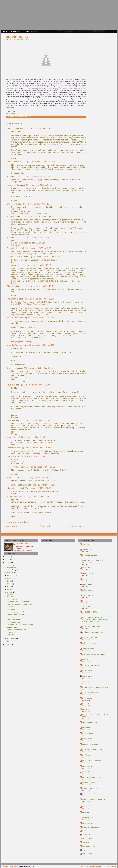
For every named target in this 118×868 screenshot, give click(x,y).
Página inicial (45, 526)
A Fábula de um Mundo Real (92, 632)
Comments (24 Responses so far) (18, 116)
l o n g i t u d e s (88, 823)
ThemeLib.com (95, 866)
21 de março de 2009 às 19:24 (46, 257)
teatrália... (10, 594)
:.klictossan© (87, 549)
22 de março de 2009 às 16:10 (38, 488)
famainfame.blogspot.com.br (39, 304)
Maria (9, 437)
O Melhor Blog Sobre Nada (92, 788)
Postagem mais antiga (76, 526)
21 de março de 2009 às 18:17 (40, 217)
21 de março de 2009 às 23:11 (41, 318)
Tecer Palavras (88, 649)
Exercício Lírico (88, 818)
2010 (8, 562)
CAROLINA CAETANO (90, 665)
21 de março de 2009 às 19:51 (41, 286)
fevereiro (11, 638)
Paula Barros (12, 318)
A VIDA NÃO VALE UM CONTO (93, 654)
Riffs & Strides (88, 671)
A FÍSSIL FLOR (87, 733)
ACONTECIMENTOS (89, 555)
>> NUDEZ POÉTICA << (91, 612)
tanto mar (86, 544)
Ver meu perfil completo (22, 550)
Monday (10, 477)
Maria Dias (11, 185)
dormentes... (11, 609)
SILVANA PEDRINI (15, 257)
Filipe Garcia (12, 128)
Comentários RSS (30, 31)
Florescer (86, 728)
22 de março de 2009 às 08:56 (34, 437)
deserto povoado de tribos (92, 777)
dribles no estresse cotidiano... (18, 602)
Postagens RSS (15, 31)
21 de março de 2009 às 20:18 (40, 299)
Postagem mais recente (13, 526)
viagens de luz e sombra (91, 761)
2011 (8, 559)
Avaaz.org (86, 835)
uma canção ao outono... (16, 614)
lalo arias (86, 660)
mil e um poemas (88, 590)
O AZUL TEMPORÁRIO (90, 638)
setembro (11, 575)
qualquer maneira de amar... (17, 629)
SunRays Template (110, 866)
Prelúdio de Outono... (14, 619)
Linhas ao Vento (88, 584)
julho (9, 581)
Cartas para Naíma (89, 831)
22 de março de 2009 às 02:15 (39, 368)
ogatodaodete (87, 579)
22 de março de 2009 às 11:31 (37, 456)
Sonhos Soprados (89, 783)
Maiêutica (86, 755)
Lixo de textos (87, 766)
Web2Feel (85, 866)
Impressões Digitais (90, 744)
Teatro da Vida (87, 682)
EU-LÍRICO (86, 568)
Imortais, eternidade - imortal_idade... (21, 604)
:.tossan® (11, 265)
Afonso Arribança (14, 467)
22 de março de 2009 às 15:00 (36, 477)
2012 (8, 557)
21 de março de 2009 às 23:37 (42, 345)
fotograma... (11, 597)
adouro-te (11, 488)
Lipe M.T (10, 456)
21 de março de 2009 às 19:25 (38, 265)
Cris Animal (12, 368)
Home (5, 31)
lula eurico (11, 204)
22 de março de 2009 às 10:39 (38, 448)
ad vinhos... (17, 36)
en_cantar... (11, 632)
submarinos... (12, 635)
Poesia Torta (87, 676)
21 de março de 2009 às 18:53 (37, 238)
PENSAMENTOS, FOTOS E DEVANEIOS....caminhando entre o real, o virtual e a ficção (95, 619)
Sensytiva (86, 842)
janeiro (10, 641)
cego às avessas (88, 850)
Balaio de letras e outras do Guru (95, 687)
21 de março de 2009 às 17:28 (37, 176)
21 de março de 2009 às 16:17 (41, 128)
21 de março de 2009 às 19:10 (38, 248)
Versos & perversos (90, 704)
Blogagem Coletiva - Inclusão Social (20, 624)
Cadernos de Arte (89, 794)
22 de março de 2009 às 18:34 (44, 497)
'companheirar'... (13, 627)
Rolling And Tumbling (90, 772)
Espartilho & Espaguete (91, 827)
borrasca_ (86, 601)
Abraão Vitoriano (14, 497)
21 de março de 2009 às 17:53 (39, 185)
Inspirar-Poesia (9, 866)
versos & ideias (88, 739)
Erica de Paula (13, 345)
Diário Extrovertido (89, 643)
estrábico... (11, 617)
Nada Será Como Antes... (92, 626)
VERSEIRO (86, 606)
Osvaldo (10, 385)
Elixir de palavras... (14, 622)
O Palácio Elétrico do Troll (92, 750)
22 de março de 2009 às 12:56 (44, 467)
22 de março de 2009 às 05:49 (37, 420)
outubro (10, 573)
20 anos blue (87, 838)
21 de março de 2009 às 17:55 (38, 204)
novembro (11, 570)
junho (9, 584)
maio (9, 586)
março (10, 592)
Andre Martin (12, 217)
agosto (10, 578)
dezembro (11, 567)
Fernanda (11, 248)
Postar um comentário (17, 522)
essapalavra (87, 698)
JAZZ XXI (85, 812)
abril (9, 589)
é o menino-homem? (90, 693)
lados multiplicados (89, 722)
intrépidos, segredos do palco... (19, 612)
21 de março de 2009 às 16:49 (42, 162)
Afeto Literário (88, 595)
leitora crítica (87, 573)
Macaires (85, 806)
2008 (8, 645)
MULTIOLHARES (88, 854)
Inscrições (86, 709)
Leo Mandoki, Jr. (88, 846)
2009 (8, 565)
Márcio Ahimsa (13, 162)
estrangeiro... (12, 599)
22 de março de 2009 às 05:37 (37, 385)
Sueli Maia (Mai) (22, 544)
